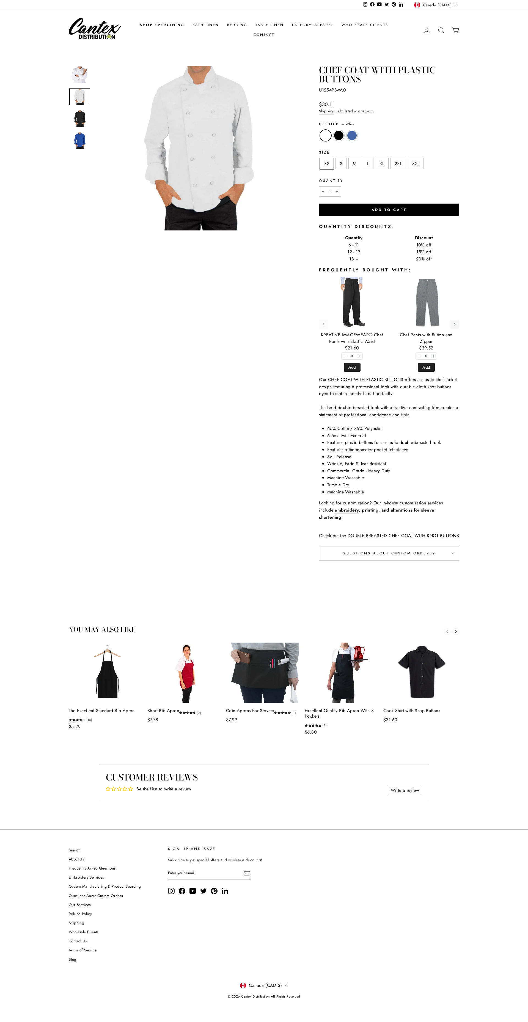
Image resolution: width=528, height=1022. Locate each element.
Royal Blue (352, 135)
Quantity (331, 180)
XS (326, 163)
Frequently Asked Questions (92, 868)
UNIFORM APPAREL (312, 24)
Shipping (326, 111)
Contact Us (78, 941)
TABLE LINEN (269, 24)
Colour (336, 124)
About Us (76, 859)
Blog (72, 959)
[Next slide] (456, 631)
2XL (398, 163)
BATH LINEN (206, 24)
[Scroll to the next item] (454, 324)
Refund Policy (80, 914)
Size (324, 152)
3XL (415, 163)
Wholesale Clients (83, 932)
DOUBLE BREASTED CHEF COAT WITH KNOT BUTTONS (403, 535)
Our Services (80, 904)
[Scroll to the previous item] (323, 324)
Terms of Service (83, 950)
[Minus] (345, 356)
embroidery (347, 510)
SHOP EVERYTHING (162, 24)
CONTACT (264, 34)
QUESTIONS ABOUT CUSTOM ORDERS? (389, 553)
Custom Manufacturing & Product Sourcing (105, 886)
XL (382, 163)
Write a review (405, 790)
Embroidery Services (86, 877)
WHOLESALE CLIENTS (365, 24)
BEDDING (237, 24)
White (325, 135)
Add (352, 367)
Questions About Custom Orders (96, 895)
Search (74, 850)
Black (338, 135)
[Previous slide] (447, 631)
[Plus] (359, 356)
